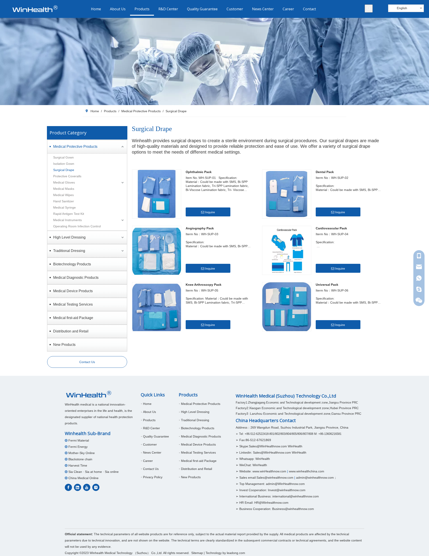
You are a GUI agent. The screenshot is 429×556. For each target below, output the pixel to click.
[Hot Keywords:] (369, 8)
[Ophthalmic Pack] (156, 193)
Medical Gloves (64, 182)
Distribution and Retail (70, 331)
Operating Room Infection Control (77, 226)
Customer (150, 444)
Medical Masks (63, 188)
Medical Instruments (67, 220)
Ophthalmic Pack (199, 172)
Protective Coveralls (67, 176)
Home (147, 404)
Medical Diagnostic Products (76, 277)
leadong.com (236, 553)
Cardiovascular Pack (331, 228)
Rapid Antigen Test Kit (68, 214)
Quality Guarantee (156, 436)
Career (148, 461)
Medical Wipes (64, 195)
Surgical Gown (63, 157)
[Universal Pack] (286, 307)
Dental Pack (325, 172)
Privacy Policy (152, 477)
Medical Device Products (73, 291)
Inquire (210, 212)
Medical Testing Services (73, 304)
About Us (149, 412)
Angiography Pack (200, 228)
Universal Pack (327, 284)
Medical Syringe (64, 207)
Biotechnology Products (72, 264)
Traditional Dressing (69, 251)
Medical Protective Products (75, 146)
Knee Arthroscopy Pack (203, 284)
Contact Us (87, 362)
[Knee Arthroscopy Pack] (156, 309)
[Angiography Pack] (156, 251)
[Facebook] (68, 487)
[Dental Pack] (286, 193)
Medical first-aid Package (73, 318)
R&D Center (151, 428)
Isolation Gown (63, 163)
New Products (64, 345)
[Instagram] (95, 487)
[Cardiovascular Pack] (286, 250)
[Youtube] (86, 487)
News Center (152, 452)
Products (149, 420)
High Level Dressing (69, 237)
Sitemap (197, 553)
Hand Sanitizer (63, 201)
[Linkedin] (77, 487)
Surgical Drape (63, 170)
